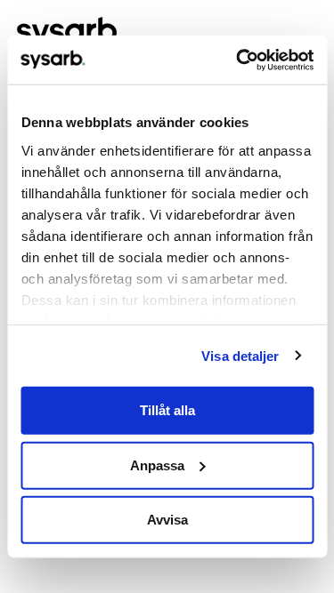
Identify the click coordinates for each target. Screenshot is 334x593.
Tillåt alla (167, 410)
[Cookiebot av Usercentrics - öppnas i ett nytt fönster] (238, 59)
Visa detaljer (240, 355)
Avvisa (167, 519)
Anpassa (157, 464)
